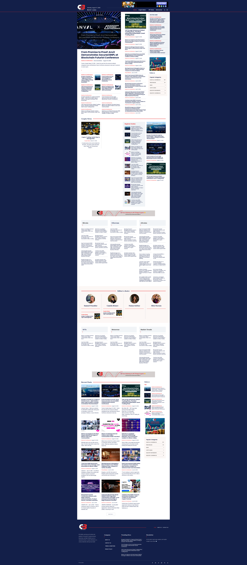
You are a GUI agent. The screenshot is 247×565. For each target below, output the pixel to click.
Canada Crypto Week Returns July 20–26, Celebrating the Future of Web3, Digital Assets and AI (145, 264)
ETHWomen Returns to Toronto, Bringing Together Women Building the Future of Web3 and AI (159, 263)
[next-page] (81, 70)
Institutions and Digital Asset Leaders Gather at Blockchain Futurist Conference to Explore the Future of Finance (159, 279)
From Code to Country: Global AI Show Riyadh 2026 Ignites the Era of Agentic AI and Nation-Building (144, 256)
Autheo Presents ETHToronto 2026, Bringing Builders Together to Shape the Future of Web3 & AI (145, 271)
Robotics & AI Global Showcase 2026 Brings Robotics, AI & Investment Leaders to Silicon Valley (111, 112)
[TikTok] (158, 563)
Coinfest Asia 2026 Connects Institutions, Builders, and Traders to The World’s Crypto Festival (135, 101)
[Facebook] (152, 563)
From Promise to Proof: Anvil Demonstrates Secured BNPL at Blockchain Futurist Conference (100, 54)
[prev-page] (78, 70)
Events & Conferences (87, 60)
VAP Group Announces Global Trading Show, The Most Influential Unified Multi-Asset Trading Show (87, 89)
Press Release (128, 72)
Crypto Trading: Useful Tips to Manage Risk (91, 137)
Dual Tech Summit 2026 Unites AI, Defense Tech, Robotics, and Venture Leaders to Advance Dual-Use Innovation (135, 77)
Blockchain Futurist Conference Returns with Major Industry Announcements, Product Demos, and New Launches (135, 85)
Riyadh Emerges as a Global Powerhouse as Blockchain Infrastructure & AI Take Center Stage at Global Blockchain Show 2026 (135, 109)
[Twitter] (164, 563)
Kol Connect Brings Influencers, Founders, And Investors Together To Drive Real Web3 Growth (159, 271)
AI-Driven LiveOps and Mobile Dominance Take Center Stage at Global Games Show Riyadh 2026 (101, 261)
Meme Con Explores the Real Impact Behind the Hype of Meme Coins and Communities (108, 88)
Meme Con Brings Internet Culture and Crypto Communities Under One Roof (90, 112)
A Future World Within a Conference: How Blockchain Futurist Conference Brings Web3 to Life (159, 256)
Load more (110, 514)
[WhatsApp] (168, 563)
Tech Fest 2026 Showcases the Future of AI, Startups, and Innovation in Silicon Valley (135, 62)
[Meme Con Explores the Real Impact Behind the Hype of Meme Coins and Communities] (118, 87)
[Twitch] (161, 563)
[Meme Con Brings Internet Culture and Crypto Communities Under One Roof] (127, 153)
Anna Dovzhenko (98, 60)
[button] (164, 9)
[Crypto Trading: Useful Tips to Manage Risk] (90, 128)
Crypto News (87, 140)
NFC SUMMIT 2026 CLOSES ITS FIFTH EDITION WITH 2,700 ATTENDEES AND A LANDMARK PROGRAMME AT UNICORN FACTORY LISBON (145, 279)
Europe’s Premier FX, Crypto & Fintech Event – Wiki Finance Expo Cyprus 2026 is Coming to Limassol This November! (87, 79)
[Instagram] (155, 563)
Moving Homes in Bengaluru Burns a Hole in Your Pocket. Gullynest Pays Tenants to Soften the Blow (135, 69)
